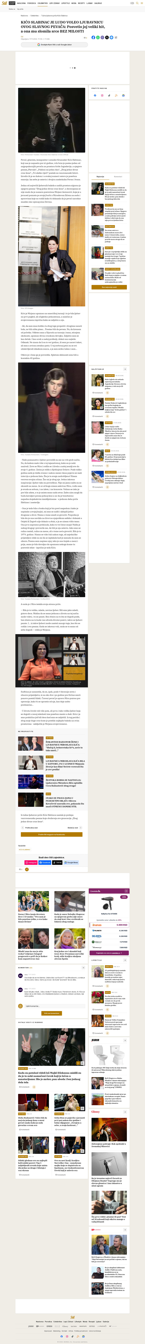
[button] (85, 38)
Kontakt (64, 1331)
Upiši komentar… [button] (33, 1006)
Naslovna (24, 16)
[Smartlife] (83, 1326)
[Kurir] (31, 1326)
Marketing (56, 1331)
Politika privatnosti (81, 1331)
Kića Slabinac (24, 849)
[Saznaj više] (125, 1040)
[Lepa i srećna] (74, 1326)
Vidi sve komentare (51, 1013)
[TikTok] (109, 95)
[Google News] (123, 95)
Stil (22, 37)
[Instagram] (102, 95)
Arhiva (71, 1331)
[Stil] (4, 3)
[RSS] (116, 95)
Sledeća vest (73, 828)
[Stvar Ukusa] (113, 1326)
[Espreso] (49, 1326)
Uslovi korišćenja (95, 1331)
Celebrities (34, 16)
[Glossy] (65, 1326)
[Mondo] (40, 1326)
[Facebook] (95, 95)
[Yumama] (102, 1326)
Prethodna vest (31, 828)
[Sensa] (92, 1326)
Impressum (48, 1331)
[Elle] (57, 1326)
